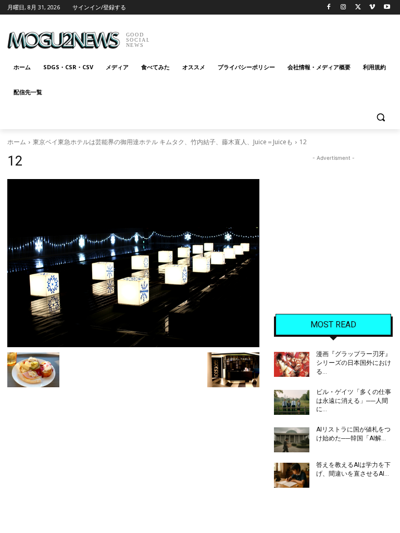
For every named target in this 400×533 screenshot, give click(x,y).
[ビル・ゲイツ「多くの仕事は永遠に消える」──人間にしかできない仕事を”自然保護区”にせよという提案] (291, 402)
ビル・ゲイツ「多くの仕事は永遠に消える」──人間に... (353, 400)
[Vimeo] (372, 8)
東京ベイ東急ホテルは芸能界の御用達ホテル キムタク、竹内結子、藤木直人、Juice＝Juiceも (163, 141)
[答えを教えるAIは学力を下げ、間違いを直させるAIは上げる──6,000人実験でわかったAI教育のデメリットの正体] (291, 475)
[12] (133, 263)
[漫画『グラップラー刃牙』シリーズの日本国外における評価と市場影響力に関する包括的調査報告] (291, 364)
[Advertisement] (271, 36)
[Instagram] (343, 8)
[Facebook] (329, 8)
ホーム (16, 141)
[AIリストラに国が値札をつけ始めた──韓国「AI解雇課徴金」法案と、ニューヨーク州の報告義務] (291, 439)
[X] (358, 8)
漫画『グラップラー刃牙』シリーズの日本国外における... (353, 362)
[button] (380, 117)
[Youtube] (387, 8)
